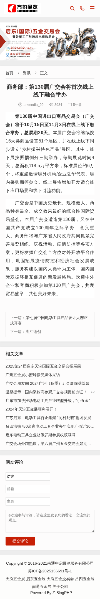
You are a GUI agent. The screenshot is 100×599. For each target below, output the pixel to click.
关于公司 (60, 586)
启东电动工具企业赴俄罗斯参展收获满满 (41, 435)
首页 (9, 73)
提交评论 (20, 541)
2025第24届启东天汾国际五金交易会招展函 (43, 366)
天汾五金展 (16, 579)
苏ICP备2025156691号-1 (50, 571)
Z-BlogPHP (62, 592)
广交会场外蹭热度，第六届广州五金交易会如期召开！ (52, 443)
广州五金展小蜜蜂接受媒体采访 (33, 375)
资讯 (27, 73)
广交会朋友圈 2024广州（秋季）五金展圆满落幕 (47, 383)
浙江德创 (33, 331)
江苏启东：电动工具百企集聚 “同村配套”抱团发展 (48, 418)
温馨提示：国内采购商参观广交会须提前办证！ (46, 392)
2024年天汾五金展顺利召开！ (31, 409)
